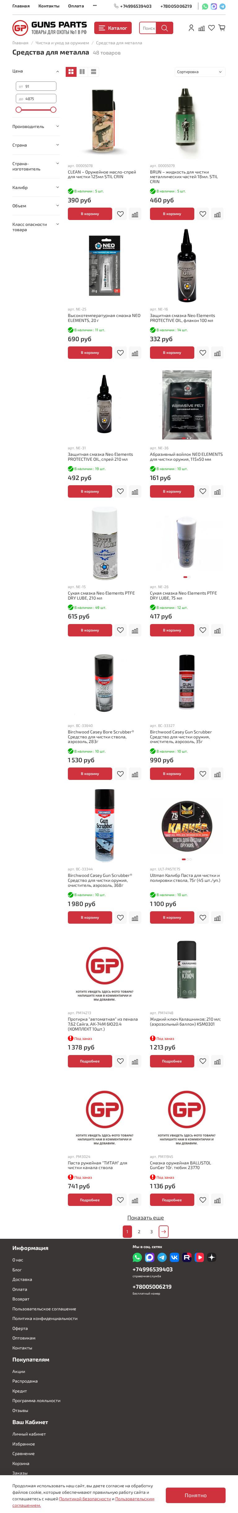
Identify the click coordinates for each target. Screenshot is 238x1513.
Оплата (76, 5)
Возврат (20, 1298)
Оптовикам (23, 1337)
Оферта (20, 1328)
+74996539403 (136, 5)
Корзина (20, 1463)
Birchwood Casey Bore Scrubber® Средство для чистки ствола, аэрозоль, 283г (101, 736)
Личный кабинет (29, 1433)
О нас (17, 1259)
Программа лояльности (36, 1400)
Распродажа (25, 1380)
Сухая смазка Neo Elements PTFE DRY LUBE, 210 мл (101, 595)
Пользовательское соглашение (44, 1308)
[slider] (19, 109)
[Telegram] (222, 6)
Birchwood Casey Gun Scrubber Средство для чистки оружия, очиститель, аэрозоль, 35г (181, 736)
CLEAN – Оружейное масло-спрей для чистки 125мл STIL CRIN (102, 174)
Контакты (49, 5)
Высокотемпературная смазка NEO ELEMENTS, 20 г (104, 318)
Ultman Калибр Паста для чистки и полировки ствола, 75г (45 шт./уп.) (185, 878)
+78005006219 (176, 5)
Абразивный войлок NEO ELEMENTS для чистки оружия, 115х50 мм (186, 456)
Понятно (196, 1495)
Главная (21, 5)
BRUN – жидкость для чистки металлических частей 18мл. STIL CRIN (184, 176)
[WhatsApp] (205, 6)
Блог (17, 1269)
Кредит (19, 1390)
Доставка (22, 1279)
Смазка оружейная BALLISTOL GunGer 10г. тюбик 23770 (180, 1165)
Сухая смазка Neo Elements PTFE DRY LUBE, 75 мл (183, 595)
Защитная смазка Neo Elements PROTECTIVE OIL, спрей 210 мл (100, 456)
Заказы (20, 1473)
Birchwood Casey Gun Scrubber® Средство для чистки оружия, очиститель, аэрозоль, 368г (100, 880)
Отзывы (20, 1410)
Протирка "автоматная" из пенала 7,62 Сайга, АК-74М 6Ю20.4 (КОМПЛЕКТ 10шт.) (103, 1023)
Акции (18, 1371)
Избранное (23, 1443)
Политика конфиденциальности (44, 1318)
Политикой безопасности (85, 1498)
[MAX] (214, 6)
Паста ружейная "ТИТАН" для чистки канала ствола (97, 1165)
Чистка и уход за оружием (62, 42)
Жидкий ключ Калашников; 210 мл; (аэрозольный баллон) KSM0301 (185, 1021)
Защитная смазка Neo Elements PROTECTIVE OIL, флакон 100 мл (182, 318)
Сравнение (23, 1453)
